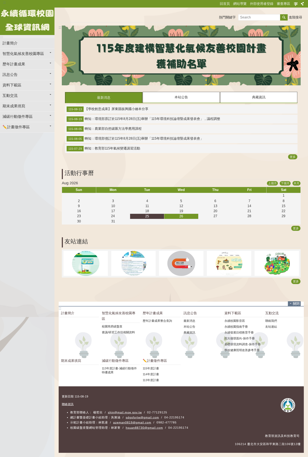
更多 (293, 156)
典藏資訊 (258, 97)
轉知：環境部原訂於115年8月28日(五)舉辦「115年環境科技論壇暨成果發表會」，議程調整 (144, 119)
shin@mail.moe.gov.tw (125, 412)
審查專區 (283, 3)
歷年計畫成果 (14, 64)
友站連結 (271, 326)
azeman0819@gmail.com (132, 422)
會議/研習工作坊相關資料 (118, 332)
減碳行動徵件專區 (18, 116)
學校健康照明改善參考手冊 (242, 350)
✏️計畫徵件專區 (16, 127)
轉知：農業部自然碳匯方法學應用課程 (105, 129)
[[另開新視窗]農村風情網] (277, 263)
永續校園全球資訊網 (27, 20)
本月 (296, 183)
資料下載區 (12, 85)
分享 (302, 3)
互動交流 (10, 95)
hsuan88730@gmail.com (144, 427)
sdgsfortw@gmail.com (142, 417)
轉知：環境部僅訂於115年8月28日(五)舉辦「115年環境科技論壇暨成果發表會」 (135, 138)
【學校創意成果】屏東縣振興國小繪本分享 (108, 109)
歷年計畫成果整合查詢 (157, 320)
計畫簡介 (10, 43)
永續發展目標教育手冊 (239, 332)
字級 (296, 4)
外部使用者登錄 (261, 3)
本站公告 (181, 97)
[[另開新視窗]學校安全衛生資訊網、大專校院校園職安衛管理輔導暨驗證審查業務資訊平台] (133, 263)
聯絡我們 (271, 320)
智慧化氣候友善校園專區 (23, 54)
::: (4, 2)
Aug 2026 (70, 183)
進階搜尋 (295, 17)
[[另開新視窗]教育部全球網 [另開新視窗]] (288, 405)
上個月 (272, 183)
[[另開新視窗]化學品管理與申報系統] (85, 263)
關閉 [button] (296, 303)
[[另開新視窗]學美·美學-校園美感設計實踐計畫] (181, 263)
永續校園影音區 (234, 320)
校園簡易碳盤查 (112, 326)
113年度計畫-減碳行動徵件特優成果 (119, 370)
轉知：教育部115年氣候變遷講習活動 (104, 148)
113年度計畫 (151, 380)
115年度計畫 (151, 368)
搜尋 (284, 17)
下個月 (285, 183)
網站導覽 (240, 3)
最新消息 (103, 97)
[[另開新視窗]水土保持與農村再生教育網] (229, 263)
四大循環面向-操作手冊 (239, 338)
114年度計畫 (151, 374)
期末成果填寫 (14, 106)
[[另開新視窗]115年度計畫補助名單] (181, 55)
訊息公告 (10, 75)
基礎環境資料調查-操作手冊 (242, 344)
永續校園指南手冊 (236, 326)
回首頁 (225, 3)
